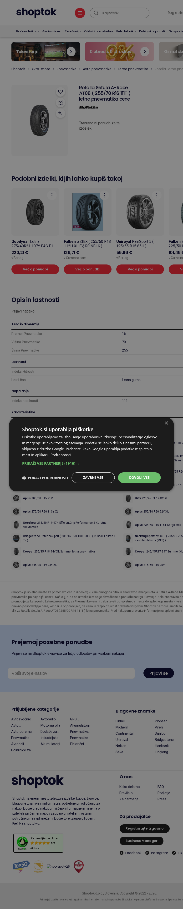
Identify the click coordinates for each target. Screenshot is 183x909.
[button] (91, 463)
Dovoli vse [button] (139, 477)
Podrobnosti (61, 454)
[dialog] (91, 454)
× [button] (166, 423)
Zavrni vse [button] (93, 477)
